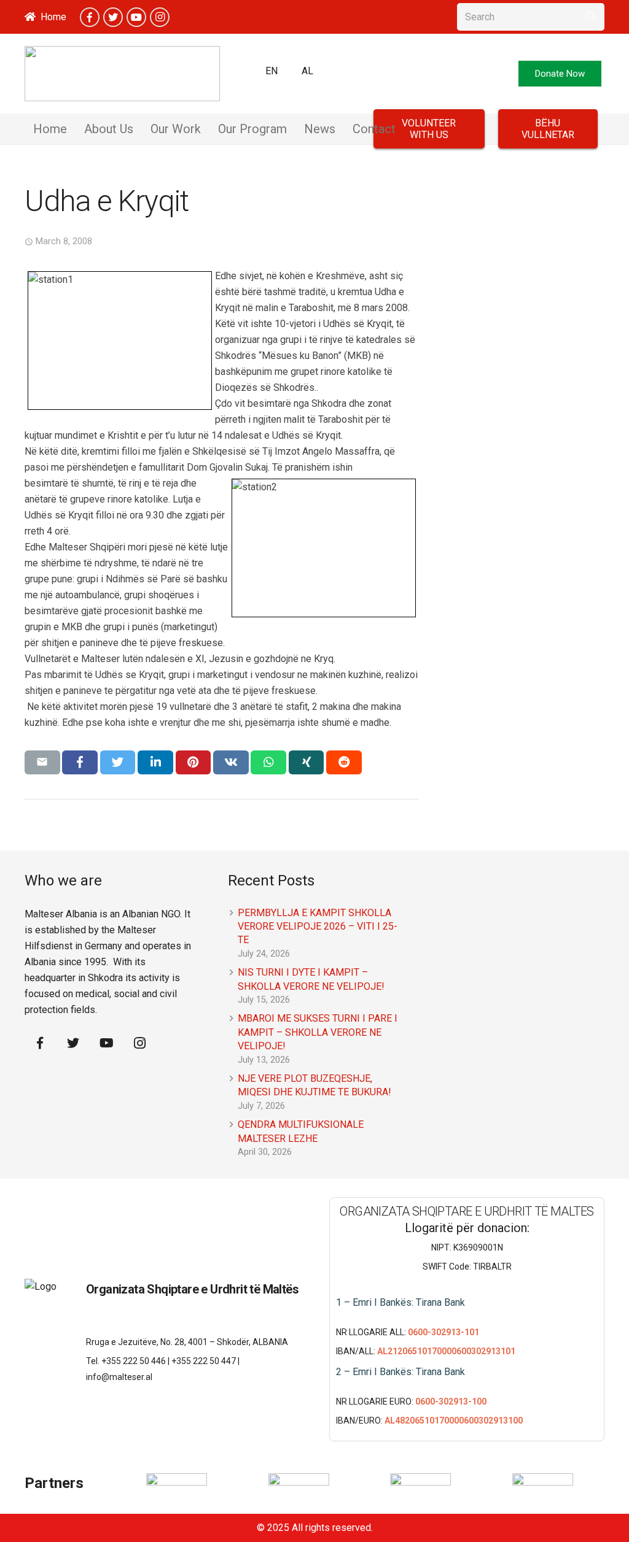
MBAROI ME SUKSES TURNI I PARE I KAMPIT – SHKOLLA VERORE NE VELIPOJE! (317, 1032)
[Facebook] (90, 17)
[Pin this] (193, 762)
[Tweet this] (118, 762)
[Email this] (42, 762)
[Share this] (80, 762)
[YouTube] (136, 17)
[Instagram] (160, 17)
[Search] (590, 17)
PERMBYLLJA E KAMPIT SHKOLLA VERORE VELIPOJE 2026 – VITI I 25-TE (317, 926)
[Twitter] (113, 17)
